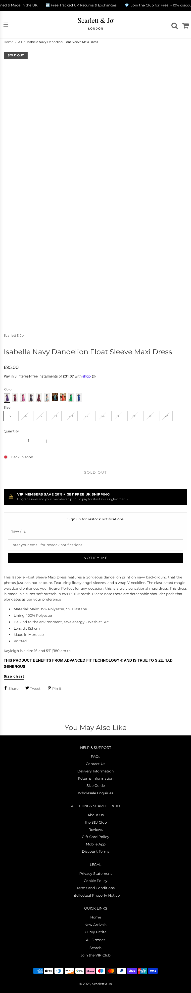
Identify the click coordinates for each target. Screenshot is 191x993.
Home (8, 42)
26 (118, 416)
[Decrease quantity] (10, 441)
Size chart (14, 676)
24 (102, 416)
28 (134, 416)
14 (25, 416)
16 (40, 416)
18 (55, 416)
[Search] (173, 24)
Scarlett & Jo (14, 335)
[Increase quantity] (47, 441)
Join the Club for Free (149, 5)
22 (87, 416)
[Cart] (184, 24)
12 (9, 416)
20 (71, 416)
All (20, 42)
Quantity (11, 431)
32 (166, 416)
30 (150, 416)
